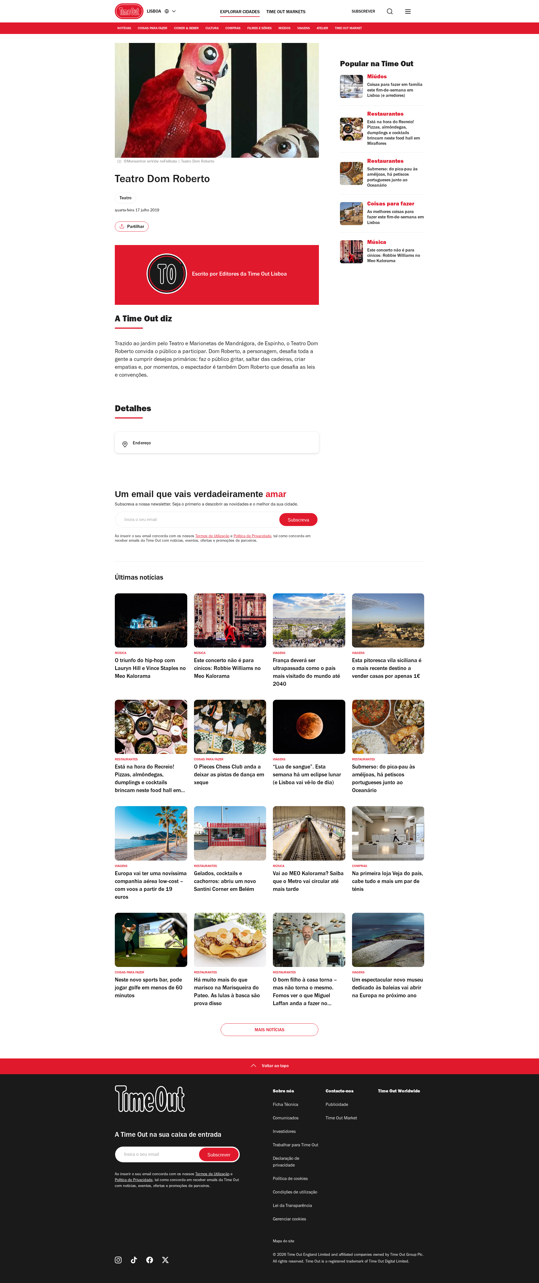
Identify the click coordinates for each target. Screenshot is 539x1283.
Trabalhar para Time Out (295, 1145)
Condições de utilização (295, 1192)
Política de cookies (290, 1179)
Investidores (284, 1132)
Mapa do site (283, 1242)
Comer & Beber (186, 28)
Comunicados (285, 1118)
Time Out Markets (285, 12)
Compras (233, 28)
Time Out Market (348, 28)
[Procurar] (389, 11)
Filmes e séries (259, 28)
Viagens (303, 28)
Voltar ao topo (275, 1066)
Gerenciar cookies (289, 1219)
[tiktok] (134, 1260)
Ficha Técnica (285, 1105)
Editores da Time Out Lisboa (253, 275)
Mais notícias (270, 1030)
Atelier (322, 28)
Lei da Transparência (292, 1206)
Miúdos (284, 28)
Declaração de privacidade (286, 1162)
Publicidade (337, 1105)
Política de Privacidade (252, 537)
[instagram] (118, 1260)
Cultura (212, 28)
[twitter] (165, 1260)
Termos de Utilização (212, 537)
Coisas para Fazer (152, 28)
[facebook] (149, 1260)
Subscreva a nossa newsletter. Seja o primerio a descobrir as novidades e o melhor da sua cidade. (206, 504)
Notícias (124, 28)
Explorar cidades (240, 12)
